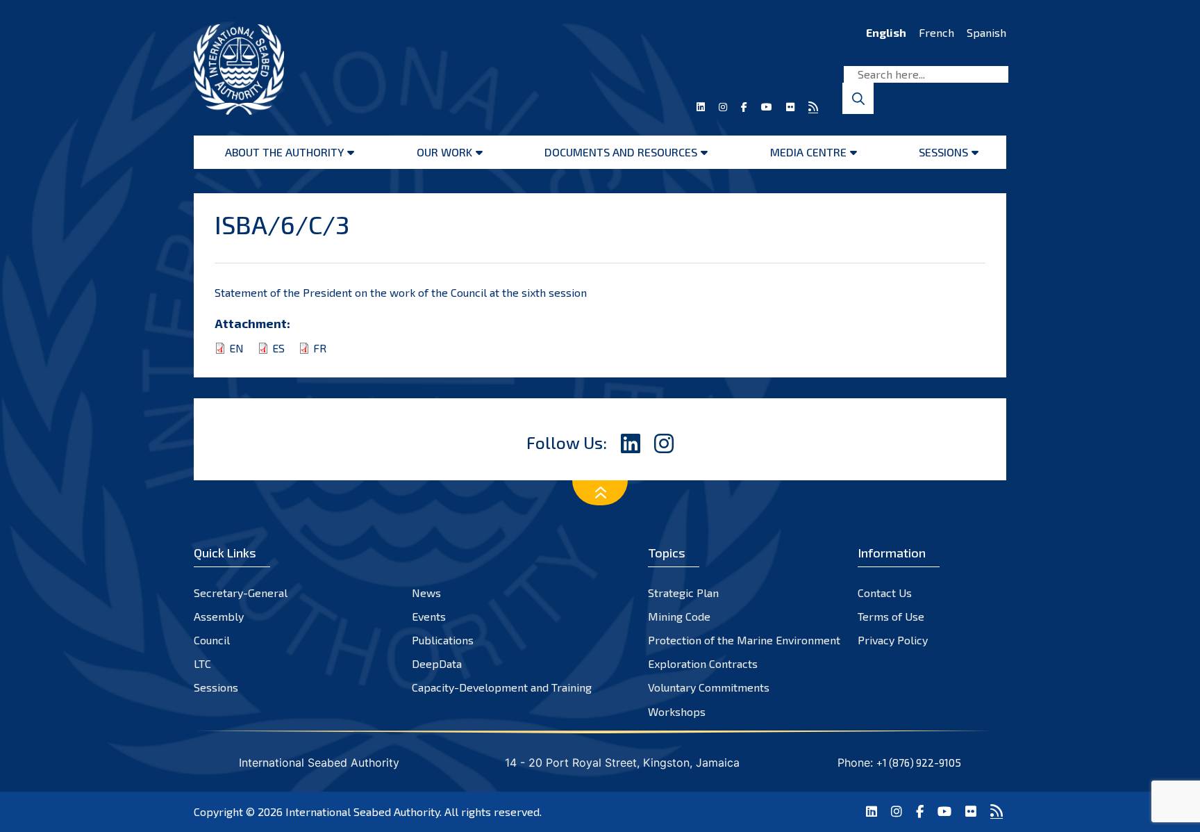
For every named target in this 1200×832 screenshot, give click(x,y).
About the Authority (284, 151)
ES (278, 347)
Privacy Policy (893, 639)
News (426, 592)
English (886, 32)
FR (319, 347)
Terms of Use (891, 616)
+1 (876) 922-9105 (918, 762)
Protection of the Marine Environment (744, 639)
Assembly (219, 616)
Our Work (444, 151)
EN (236, 347)
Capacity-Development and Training (502, 687)
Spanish (986, 32)
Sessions (943, 151)
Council (212, 639)
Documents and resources (620, 151)
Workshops (677, 711)
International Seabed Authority (362, 811)
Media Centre (808, 151)
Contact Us (885, 592)
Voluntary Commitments (708, 687)
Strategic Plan (683, 592)
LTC (202, 663)
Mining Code (679, 616)
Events (429, 616)
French (936, 32)
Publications (443, 639)
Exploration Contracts (703, 663)
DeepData (437, 663)
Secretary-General (241, 592)
